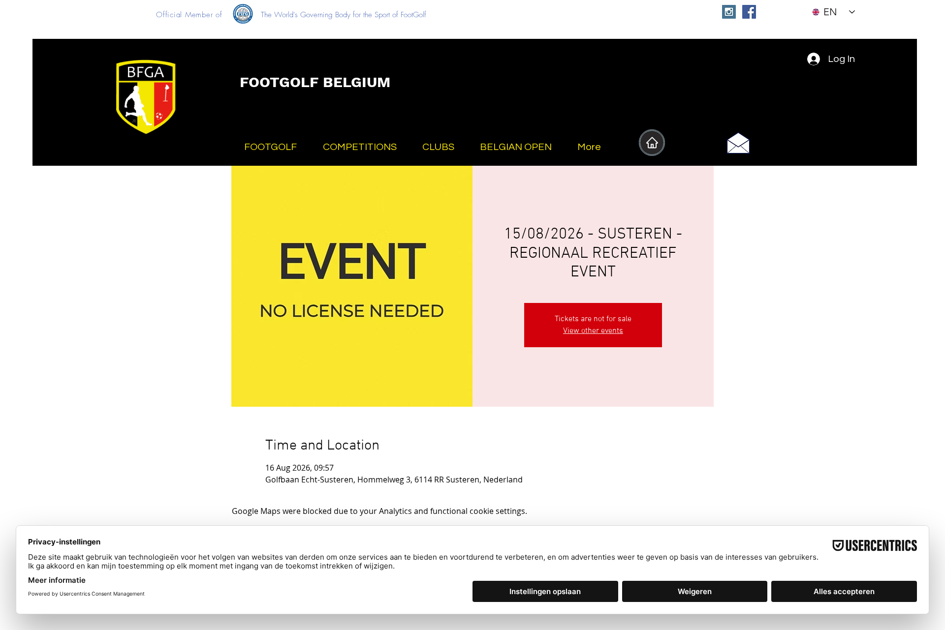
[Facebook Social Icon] (749, 12)
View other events (593, 331)
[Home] (652, 142)
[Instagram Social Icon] (729, 12)
